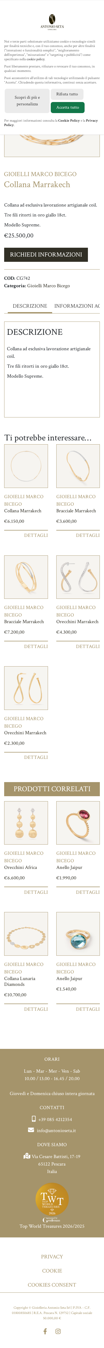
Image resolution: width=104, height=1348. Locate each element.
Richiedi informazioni (46, 255)
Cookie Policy (69, 120)
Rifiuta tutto (67, 94)
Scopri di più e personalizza (27, 101)
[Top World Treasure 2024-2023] (52, 1202)
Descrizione (30, 306)
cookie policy (35, 59)
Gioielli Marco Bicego (48, 286)
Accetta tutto (67, 107)
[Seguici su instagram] (58, 1332)
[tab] (30, 306)
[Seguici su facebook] (45, 1332)
